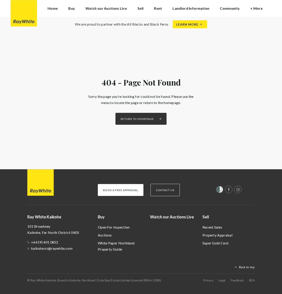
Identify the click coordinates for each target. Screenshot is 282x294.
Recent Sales (212, 227)
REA (252, 280)
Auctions (105, 235)
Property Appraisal (217, 235)
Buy (101, 216)
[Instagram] (238, 189)
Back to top (247, 267)
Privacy (208, 280)
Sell (205, 216)
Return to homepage (137, 119)
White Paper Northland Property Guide (116, 246)
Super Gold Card (215, 243)
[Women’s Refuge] (219, 190)
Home (53, 8)
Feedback (237, 280)
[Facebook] (228, 189)
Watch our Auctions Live (106, 8)
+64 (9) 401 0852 (44, 242)
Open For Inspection (114, 227)
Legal (222, 280)
